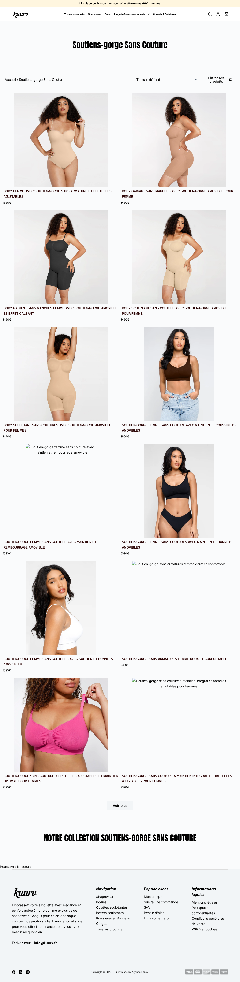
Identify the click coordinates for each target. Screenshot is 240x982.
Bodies (101, 902)
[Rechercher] (210, 14)
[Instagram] (28, 972)
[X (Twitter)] (20, 972)
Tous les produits (109, 929)
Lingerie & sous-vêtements (129, 14)
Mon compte (153, 897)
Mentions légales (205, 902)
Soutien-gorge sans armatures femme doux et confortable (174, 659)
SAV (147, 907)
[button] (120, 805)
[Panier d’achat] (226, 14)
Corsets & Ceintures (164, 14)
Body (108, 14)
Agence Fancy (140, 972)
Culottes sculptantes (112, 907)
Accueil (10, 80)
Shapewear (94, 14)
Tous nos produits (74, 14)
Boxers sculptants (110, 913)
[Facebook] (13, 972)
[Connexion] (218, 14)
